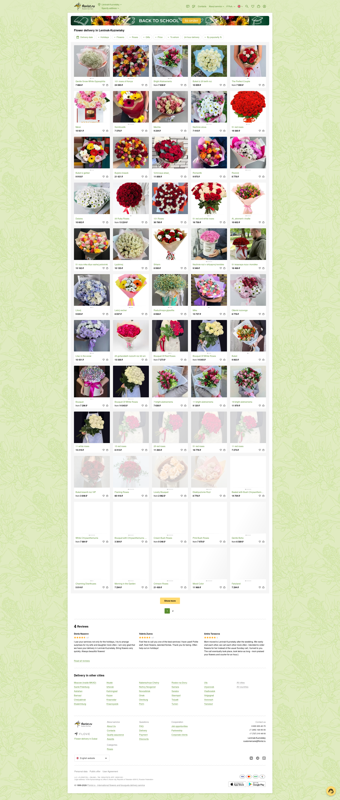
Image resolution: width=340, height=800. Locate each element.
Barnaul (77, 695)
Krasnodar (111, 699)
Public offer (95, 771)
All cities (241, 682)
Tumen (175, 703)
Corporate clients (179, 734)
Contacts (111, 730)
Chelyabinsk (80, 699)
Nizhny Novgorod (147, 686)
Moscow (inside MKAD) (85, 682)
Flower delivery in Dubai (85, 738)
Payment (143, 734)
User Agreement (110, 771)
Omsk (141, 695)
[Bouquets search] (247, 6)
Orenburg (143, 699)
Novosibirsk (144, 691)
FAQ (141, 726)
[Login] (264, 6)
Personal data (81, 771)
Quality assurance (115, 734)
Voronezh (208, 699)
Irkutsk (110, 682)
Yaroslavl (208, 703)
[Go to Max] (264, 758)
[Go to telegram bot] (257, 758)
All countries (242, 686)
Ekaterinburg (80, 703)
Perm (141, 703)
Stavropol (176, 695)
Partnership (176, 730)
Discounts (144, 738)
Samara (175, 686)
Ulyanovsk (209, 686)
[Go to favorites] (252, 6)
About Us (111, 726)
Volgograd (209, 695)
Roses (110, 749)
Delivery (143, 730)
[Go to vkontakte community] (251, 758)
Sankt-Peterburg (81, 686)
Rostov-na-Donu (179, 682)
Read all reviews (82, 660)
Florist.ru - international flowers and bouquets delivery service (116, 785)
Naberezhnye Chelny (149, 682)
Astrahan (78, 691)
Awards (110, 738)
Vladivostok (209, 691)
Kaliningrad (112, 691)
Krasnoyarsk (112, 703)
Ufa (205, 682)
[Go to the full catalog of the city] (84, 6)
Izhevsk (110, 686)
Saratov (175, 691)
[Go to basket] (258, 6)
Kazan (110, 695)
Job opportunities (179, 726)
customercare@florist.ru (254, 741)
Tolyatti (175, 699)
